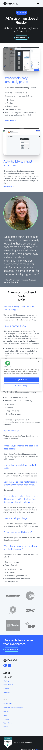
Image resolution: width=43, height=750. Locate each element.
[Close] (38, 361)
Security (6, 719)
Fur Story (6, 692)
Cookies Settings (21, 386)
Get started (20, 37)
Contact (6, 711)
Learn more (9, 120)
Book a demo (10, 649)
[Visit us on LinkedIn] (5, 665)
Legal (5, 715)
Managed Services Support (13, 707)
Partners (6, 689)
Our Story (6, 681)
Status (5, 727)
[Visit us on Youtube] (9, 665)
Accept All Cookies (21, 380)
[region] (21, 375)
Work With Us (8, 685)
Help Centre (7, 704)
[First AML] (10, 3)
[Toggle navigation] (38, 3)
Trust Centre (7, 723)
